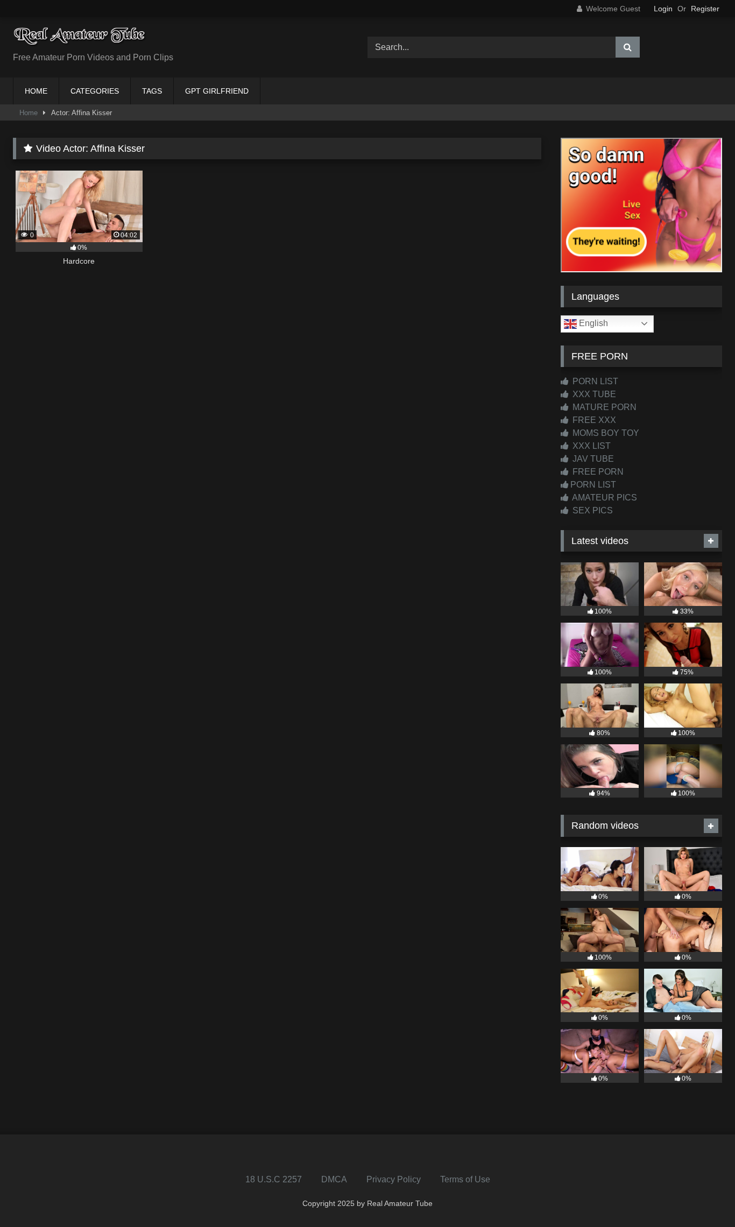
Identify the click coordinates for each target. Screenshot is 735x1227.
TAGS (152, 91)
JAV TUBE (592, 458)
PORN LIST (594, 381)
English (592, 323)
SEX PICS (591, 510)
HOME (36, 91)
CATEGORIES (94, 91)
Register (705, 8)
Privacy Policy (393, 1179)
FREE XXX (593, 420)
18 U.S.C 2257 (273, 1179)
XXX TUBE (593, 394)
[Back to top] (701, 1194)
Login (663, 8)
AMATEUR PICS (603, 497)
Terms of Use (465, 1179)
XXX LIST (590, 445)
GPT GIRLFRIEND (217, 91)
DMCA (334, 1179)
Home (28, 113)
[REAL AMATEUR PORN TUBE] (80, 39)
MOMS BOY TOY (604, 433)
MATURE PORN (603, 407)
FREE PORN (597, 471)
